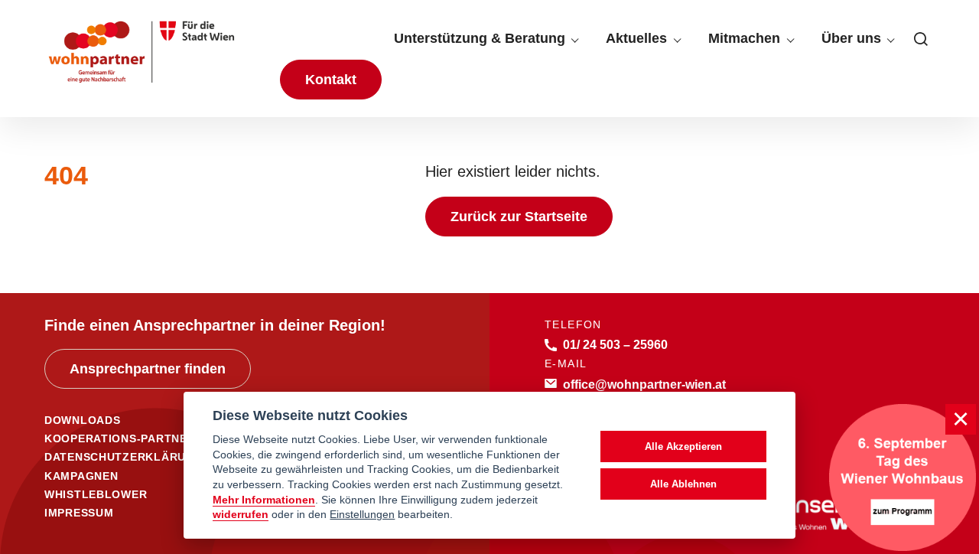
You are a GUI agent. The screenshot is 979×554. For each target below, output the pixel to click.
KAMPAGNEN (81, 476)
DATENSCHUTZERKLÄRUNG (123, 457)
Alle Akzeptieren (683, 446)
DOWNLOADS (82, 420)
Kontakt (330, 79)
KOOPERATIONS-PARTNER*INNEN (140, 438)
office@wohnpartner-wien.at (644, 384)
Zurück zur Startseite (518, 216)
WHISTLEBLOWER (95, 494)
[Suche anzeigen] (921, 39)
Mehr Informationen (264, 500)
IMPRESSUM (78, 513)
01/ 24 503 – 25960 (615, 344)
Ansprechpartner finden (148, 368)
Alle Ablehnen (683, 484)
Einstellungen (362, 514)
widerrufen (240, 514)
